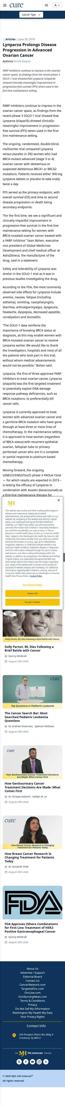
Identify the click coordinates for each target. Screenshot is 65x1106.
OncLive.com (32, 993)
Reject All (33, 593)
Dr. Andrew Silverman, (20, 726)
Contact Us (33, 980)
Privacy (32, 1005)
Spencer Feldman (44, 726)
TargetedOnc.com (32, 989)
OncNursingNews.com (32, 997)
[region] (33, 553)
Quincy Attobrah (17, 656)
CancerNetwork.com (33, 985)
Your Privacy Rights (32, 1017)
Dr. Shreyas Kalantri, (19, 796)
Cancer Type (29, 14)
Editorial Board (32, 976)
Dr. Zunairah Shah (18, 866)
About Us (32, 968)
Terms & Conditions (32, 1001)
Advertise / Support (32, 972)
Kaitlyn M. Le (39, 796)
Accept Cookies (32, 602)
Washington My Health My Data (32, 1013)
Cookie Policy (36, 576)
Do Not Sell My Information (32, 1009)
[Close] (58, 500)
